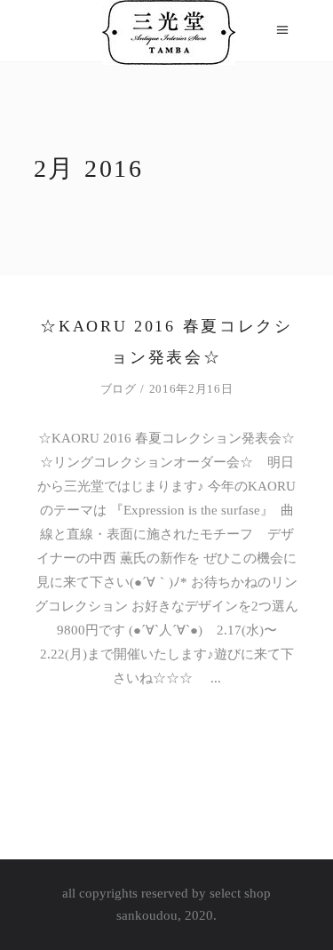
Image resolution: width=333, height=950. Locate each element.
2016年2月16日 (191, 388)
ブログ (118, 388)
